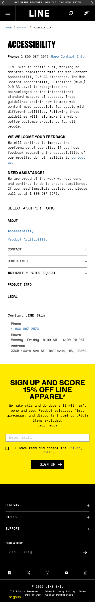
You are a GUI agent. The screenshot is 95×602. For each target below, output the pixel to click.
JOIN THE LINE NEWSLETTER (47, 3)
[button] (8, 13)
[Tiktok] (85, 572)
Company (12, 505)
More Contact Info (68, 57)
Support (12, 529)
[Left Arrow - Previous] (3, 3)
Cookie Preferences (59, 595)
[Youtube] (66, 572)
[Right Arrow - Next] (92, 3)
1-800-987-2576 (35, 57)
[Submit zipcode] (85, 552)
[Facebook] (9, 572)
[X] (28, 572)
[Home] (39, 13)
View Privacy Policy (60, 591)
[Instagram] (47, 572)
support (22, 27)
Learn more (47, 425)
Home (9, 27)
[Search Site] (71, 13)
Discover (13, 517)
